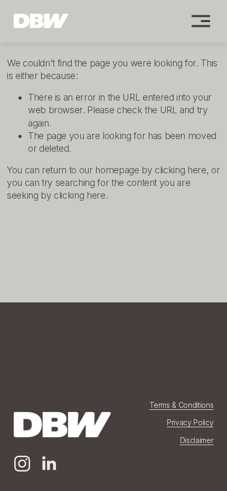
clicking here (180, 169)
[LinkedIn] (48, 463)
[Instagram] (22, 463)
